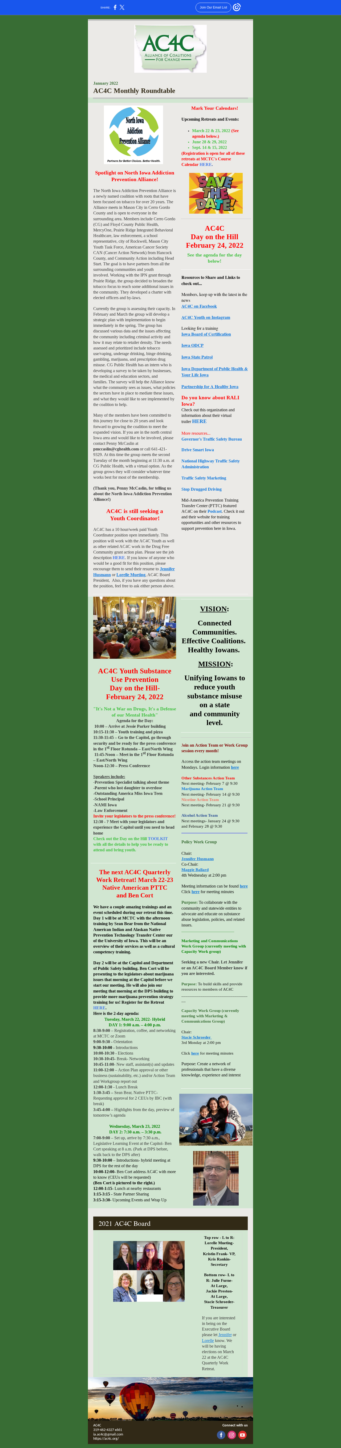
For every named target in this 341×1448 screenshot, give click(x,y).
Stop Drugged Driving (201, 489)
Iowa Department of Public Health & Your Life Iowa (214, 371)
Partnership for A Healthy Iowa (209, 386)
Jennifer (225, 1334)
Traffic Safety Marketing (203, 478)
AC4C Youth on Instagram (205, 317)
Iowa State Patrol (197, 357)
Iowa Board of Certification (206, 334)
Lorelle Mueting (130, 574)
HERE (119, 557)
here (235, 767)
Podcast (215, 511)
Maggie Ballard (195, 870)
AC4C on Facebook (199, 306)
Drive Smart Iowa (197, 450)
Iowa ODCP (192, 345)
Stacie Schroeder (196, 1037)
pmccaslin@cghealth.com (116, 449)
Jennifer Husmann (197, 859)
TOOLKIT (158, 838)
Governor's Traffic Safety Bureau (211, 439)
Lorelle (208, 1340)
